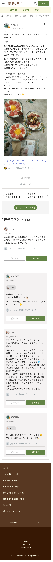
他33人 (18, 168)
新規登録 (13, 522)
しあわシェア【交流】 (11, 486)
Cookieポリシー (25, 547)
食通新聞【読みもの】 (11, 480)
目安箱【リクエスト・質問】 (24, 16)
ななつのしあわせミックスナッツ (17, 161)
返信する (36, 258)
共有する (27, 184)
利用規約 (26, 541)
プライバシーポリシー (25, 538)
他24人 (22, 443)
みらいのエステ (20, 164)
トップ (6, 16)
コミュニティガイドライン (25, 544)
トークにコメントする (25, 207)
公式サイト (7, 505)
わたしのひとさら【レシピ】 (14, 492)
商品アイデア (44, 16)
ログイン (43, 3)
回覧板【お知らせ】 (11, 474)
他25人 (20, 248)
